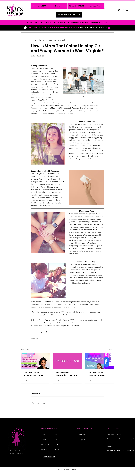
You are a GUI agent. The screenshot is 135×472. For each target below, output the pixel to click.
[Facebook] (122, 10)
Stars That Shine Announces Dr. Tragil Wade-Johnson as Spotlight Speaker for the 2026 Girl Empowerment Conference (35, 374)
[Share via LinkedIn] (41, 332)
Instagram (81, 439)
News (55, 435)
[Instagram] (119, 10)
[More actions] (103, 40)
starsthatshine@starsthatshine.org (120, 450)
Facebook (81, 435)
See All (111, 349)
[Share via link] (46, 332)
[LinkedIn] (126, 10)
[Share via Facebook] (32, 332)
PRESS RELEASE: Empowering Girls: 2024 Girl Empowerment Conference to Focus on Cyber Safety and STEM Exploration (67, 374)
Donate (56, 439)
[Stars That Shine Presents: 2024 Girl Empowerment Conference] (99, 361)
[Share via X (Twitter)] (37, 332)
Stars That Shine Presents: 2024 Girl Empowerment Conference (96, 374)
